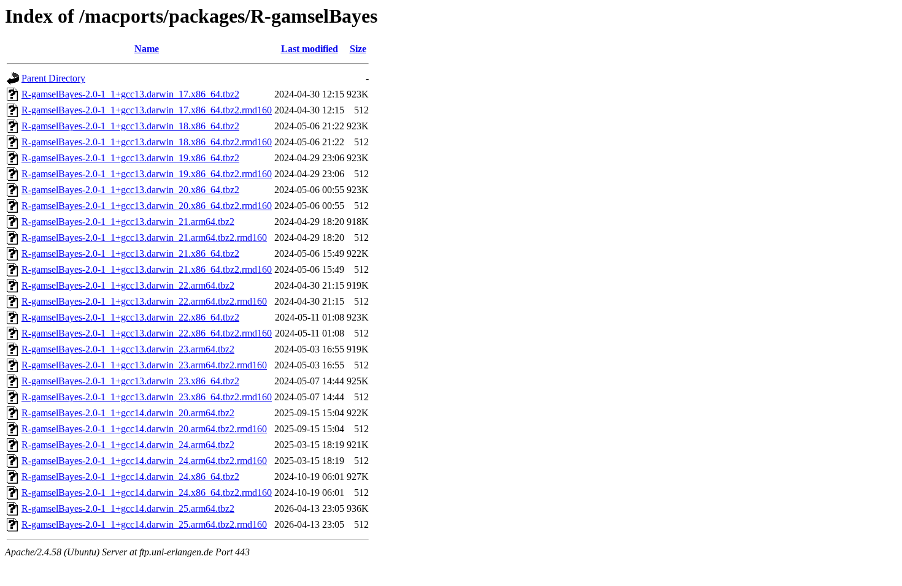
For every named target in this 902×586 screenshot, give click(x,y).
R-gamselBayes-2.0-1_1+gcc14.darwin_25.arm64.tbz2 (127, 508)
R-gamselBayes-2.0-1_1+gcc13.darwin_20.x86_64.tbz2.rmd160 (146, 205)
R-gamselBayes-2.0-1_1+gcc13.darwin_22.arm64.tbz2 (127, 285)
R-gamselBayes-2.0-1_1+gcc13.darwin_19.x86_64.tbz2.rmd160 (146, 174)
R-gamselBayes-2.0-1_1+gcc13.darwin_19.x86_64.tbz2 (130, 158)
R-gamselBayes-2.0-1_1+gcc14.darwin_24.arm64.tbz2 (127, 445)
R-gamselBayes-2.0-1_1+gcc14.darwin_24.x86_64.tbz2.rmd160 (146, 492)
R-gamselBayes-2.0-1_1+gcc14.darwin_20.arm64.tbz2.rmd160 (144, 429)
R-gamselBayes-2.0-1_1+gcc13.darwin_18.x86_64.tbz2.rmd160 (146, 142)
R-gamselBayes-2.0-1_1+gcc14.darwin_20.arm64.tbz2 (127, 413)
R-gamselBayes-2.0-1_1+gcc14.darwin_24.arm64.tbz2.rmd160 (144, 460)
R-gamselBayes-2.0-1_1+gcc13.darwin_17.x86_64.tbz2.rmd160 (146, 110)
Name (146, 49)
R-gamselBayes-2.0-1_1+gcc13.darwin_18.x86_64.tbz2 (130, 126)
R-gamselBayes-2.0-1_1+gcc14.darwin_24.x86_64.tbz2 (130, 476)
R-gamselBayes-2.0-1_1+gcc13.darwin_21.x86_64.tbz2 (130, 253)
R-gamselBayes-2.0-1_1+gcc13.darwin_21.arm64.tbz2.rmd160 (144, 237)
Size (358, 49)
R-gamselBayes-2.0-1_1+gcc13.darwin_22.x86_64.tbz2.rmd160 (146, 333)
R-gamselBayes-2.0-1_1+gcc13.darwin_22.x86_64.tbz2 (130, 317)
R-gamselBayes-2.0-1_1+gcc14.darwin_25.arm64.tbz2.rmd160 (144, 524)
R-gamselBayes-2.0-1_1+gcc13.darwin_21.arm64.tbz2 (127, 221)
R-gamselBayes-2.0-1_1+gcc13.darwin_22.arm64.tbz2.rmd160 (144, 301)
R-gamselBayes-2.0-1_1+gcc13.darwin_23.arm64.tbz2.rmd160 (144, 365)
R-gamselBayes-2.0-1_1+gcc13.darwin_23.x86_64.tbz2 (130, 381)
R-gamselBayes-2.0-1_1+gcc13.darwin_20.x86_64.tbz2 (130, 190)
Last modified (309, 49)
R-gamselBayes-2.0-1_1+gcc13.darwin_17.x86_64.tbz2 (130, 94)
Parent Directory (53, 78)
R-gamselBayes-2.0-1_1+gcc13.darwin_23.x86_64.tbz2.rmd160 (146, 397)
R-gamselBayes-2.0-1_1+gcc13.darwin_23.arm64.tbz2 (127, 349)
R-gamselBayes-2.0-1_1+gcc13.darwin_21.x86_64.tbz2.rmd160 (146, 269)
